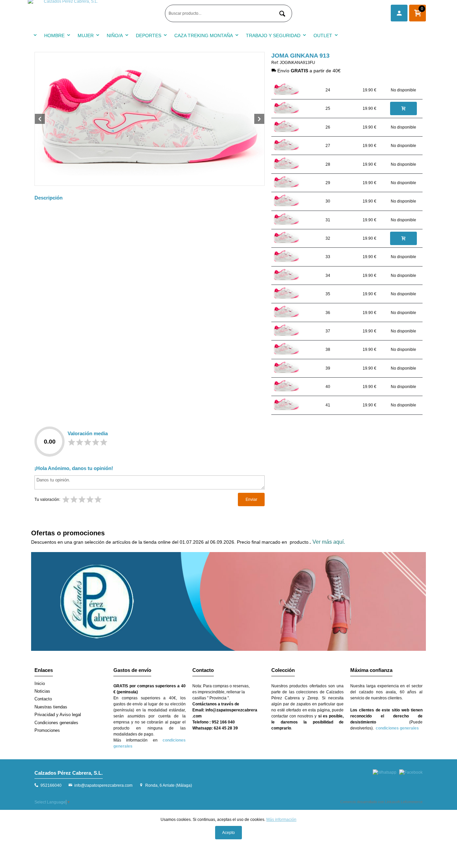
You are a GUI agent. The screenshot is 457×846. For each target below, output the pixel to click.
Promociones (47, 730)
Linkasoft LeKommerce (404, 802)
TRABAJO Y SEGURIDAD (273, 35)
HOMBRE (54, 35)
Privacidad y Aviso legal (57, 714)
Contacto (43, 698)
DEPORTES (148, 35)
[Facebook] (411, 772)
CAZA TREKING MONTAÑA (203, 35)
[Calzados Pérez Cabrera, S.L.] (95, 13)
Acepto (228, 832)
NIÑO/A (115, 35)
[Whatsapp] (384, 772)
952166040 (51, 785)
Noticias (42, 691)
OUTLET (322, 35)
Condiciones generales (56, 722)
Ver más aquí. (328, 542)
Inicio (39, 683)
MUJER (86, 35)
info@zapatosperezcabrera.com (103, 785)
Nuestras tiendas (50, 706)
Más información (281, 819)
